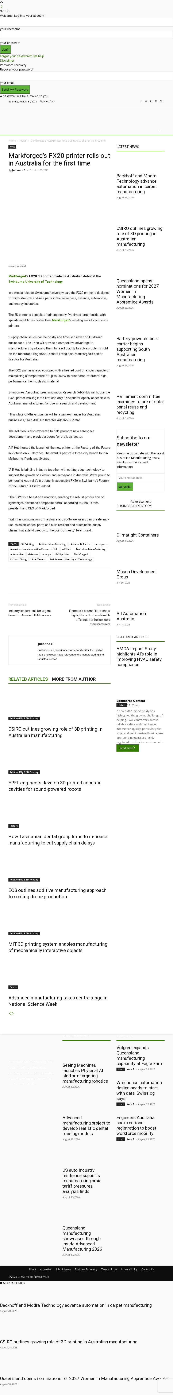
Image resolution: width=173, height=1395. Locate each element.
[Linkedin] (151, 101)
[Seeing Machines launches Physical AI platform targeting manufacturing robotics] (86, 1052)
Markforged (60, 320)
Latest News (127, 147)
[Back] (1, 6)
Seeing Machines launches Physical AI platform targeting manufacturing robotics (85, 1073)
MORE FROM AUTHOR (74, 679)
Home (12, 140)
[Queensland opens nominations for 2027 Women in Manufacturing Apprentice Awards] (140, 268)
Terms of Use (109, 1269)
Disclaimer (7, 60)
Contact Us (147, 1269)
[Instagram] (146, 101)
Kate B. (131, 1069)
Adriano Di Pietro (80, 544)
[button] (159, 130)
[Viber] (77, 179)
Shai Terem (38, 559)
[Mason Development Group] (140, 559)
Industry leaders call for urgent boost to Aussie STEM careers (29, 613)
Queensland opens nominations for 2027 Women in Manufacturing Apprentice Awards (84, 1378)
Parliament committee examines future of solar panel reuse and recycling (140, 404)
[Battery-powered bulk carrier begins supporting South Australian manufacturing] (140, 326)
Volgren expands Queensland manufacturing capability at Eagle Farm (139, 1055)
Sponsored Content (130, 700)
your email (7, 82)
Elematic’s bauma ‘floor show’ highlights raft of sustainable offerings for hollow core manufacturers (90, 617)
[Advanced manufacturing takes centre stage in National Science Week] (59, 973)
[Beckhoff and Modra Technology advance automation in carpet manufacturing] (140, 163)
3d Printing (27, 544)
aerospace (101, 544)
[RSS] (156, 101)
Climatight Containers (137, 535)
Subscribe (124, 487)
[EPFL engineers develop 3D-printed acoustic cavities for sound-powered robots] (59, 758)
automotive (17, 554)
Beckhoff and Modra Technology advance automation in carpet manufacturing (136, 183)
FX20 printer (62, 554)
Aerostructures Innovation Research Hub (34, 549)
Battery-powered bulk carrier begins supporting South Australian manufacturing (137, 349)
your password (10, 42)
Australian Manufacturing (90, 549)
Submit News (63, 1269)
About (32, 1269)
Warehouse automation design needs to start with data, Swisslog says (139, 1090)
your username (10, 29)
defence (33, 554)
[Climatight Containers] (140, 522)
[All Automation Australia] (140, 600)
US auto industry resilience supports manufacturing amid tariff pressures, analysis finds (82, 1181)
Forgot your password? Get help (22, 56)
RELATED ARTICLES (28, 679)
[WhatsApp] (87, 179)
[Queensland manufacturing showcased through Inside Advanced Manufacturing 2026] (86, 1215)
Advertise (45, 1269)
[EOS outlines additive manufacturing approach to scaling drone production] (59, 866)
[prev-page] (9, 1013)
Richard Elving (18, 559)
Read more (126, 748)
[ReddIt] (68, 179)
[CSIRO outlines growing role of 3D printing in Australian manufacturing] (59, 704)
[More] (97, 179)
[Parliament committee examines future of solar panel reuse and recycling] (140, 383)
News (23, 140)
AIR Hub (66, 549)
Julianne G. (19, 170)
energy (46, 554)
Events (13, 987)
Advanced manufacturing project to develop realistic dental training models (86, 1125)
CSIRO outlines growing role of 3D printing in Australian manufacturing (68, 1341)
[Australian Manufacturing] (30, 115)
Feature (14, 825)
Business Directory (134, 506)
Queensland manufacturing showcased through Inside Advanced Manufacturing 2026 (82, 1238)
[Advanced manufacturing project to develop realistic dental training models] (86, 1105)
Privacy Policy (129, 1269)
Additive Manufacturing (52, 544)
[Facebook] (140, 101)
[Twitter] (161, 101)
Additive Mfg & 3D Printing (24, 718)
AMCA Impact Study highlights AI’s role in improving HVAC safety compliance (139, 656)
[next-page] (12, 1013)
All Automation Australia (131, 616)
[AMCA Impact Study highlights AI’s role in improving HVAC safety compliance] (140, 682)
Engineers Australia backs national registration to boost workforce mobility (136, 1125)
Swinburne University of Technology (35, 282)
